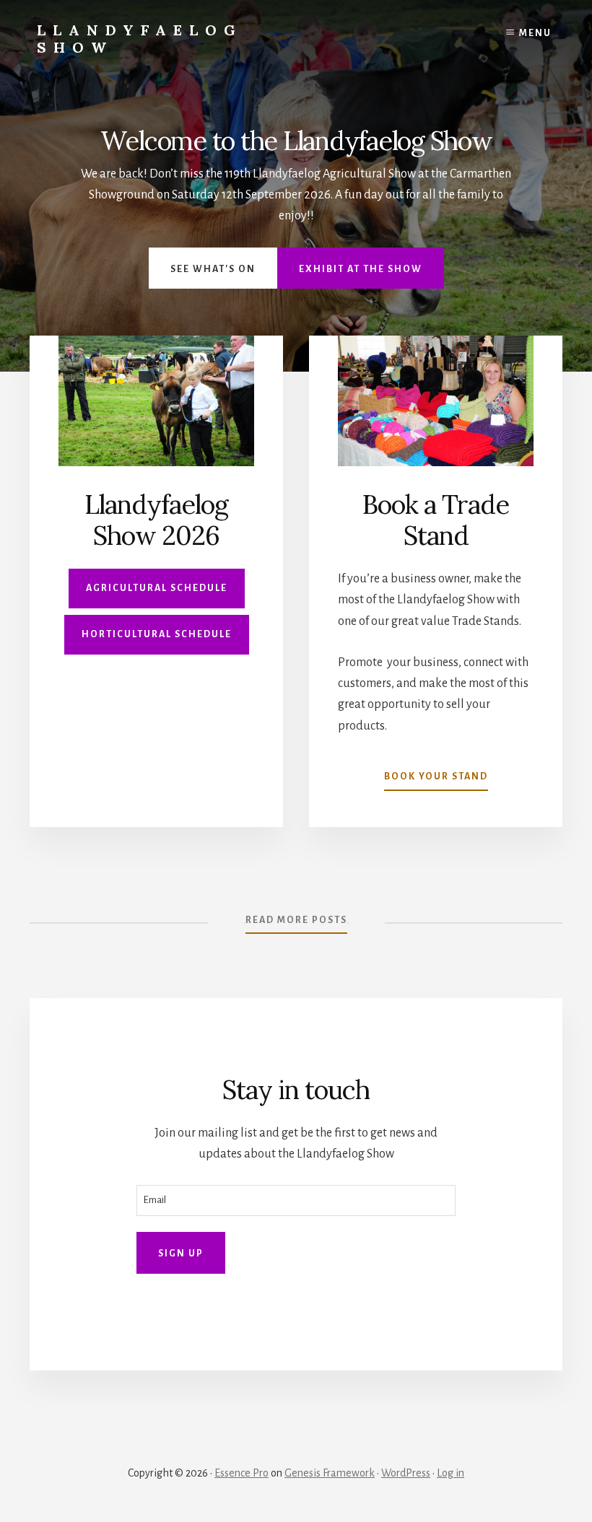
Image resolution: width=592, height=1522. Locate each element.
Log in (450, 1473)
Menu (535, 33)
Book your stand (436, 776)
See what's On (213, 269)
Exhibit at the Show (360, 269)
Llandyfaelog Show (140, 38)
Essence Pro (241, 1473)
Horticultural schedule (157, 634)
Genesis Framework (329, 1473)
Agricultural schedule (156, 588)
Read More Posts (296, 920)
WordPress (405, 1473)
